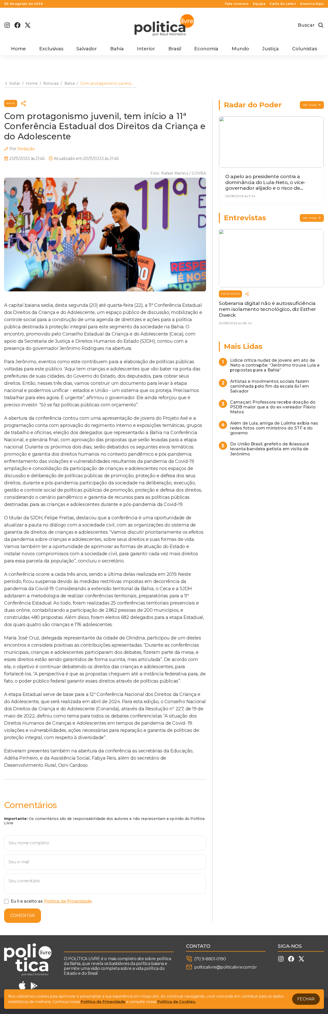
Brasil (174, 49)
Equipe (259, 4)
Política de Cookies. (176, 1001)
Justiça (270, 49)
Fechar (306, 999)
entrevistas (230, 293)
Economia (206, 49)
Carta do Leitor (283, 4)
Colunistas (304, 49)
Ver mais (310, 105)
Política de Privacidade (67, 901)
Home (18, 49)
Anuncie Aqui (312, 4)
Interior (146, 49)
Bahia (117, 49)
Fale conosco (237, 4)
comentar (22, 915)
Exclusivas (51, 49)
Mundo (240, 49)
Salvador (86, 49)
